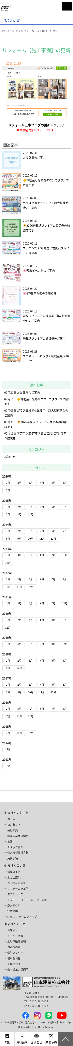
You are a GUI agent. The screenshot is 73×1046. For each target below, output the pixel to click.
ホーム (11, 819)
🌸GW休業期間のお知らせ (39, 293)
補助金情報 (13, 958)
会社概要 (12, 830)
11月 (42, 538)
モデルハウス (15, 894)
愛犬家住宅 (13, 905)
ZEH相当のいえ (16, 883)
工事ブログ (13, 964)
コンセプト (13, 824)
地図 (10, 841)
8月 (19, 514)
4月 (42, 482)
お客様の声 (13, 947)
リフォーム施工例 (17, 888)
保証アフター (15, 952)
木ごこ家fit (13, 877)
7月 (8, 490)
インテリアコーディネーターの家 (27, 900)
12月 (30, 514)
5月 (53, 482)
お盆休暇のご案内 (34, 157)
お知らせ (10, 456)
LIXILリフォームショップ (22, 916)
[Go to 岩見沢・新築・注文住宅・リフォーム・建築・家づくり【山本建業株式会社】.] (3, 31)
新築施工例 (13, 872)
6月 (65, 482)
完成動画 (12, 911)
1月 (8, 482)
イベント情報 (15, 936)
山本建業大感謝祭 (17, 836)
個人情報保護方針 (17, 852)
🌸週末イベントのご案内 (39, 270)
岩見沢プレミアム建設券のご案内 (44, 338)
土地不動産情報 (16, 941)
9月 (19, 538)
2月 (19, 482)
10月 (30, 538)
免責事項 (12, 858)
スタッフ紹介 (15, 847)
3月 (31, 482)
